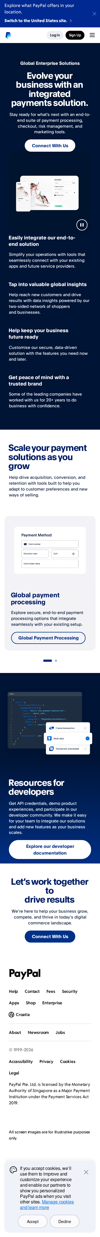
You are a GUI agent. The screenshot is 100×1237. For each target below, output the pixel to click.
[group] (50, 583)
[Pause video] (82, 224)
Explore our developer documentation (50, 849)
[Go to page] (47, 661)
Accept (32, 1221)
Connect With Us (50, 145)
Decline (64, 1221)
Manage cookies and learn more (47, 1204)
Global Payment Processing (48, 638)
